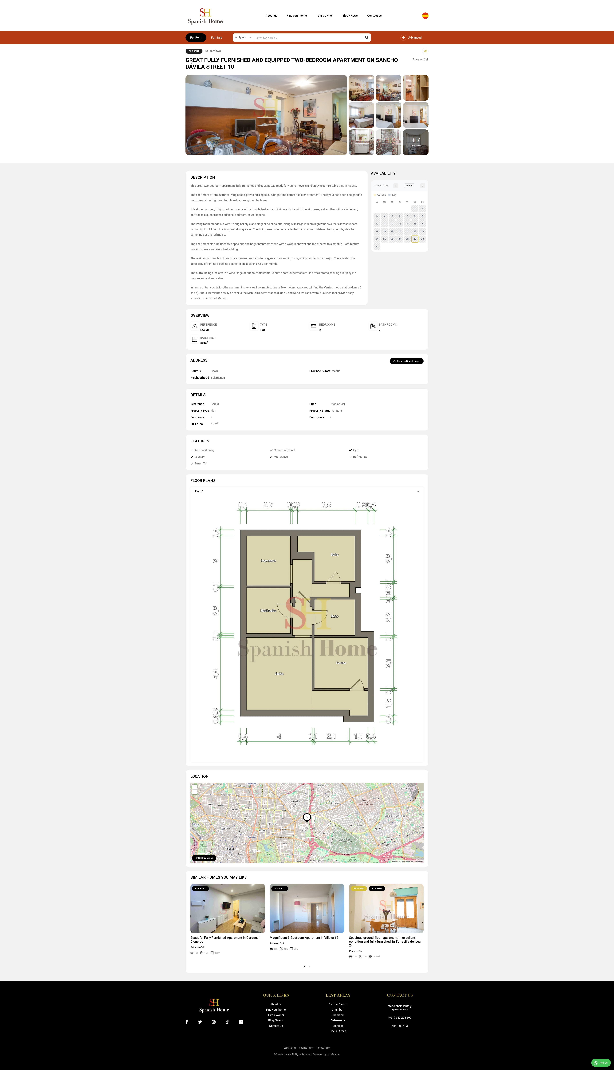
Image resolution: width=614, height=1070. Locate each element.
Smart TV (200, 463)
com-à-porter (333, 1054)
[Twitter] (200, 1022)
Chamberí (338, 1009)
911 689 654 (400, 1026)
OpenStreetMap (407, 861)
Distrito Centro (338, 1004)
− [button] (195, 792)
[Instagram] (214, 1022)
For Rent (195, 37)
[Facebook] (186, 1022)
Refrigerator (360, 456)
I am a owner (276, 1015)
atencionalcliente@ (400, 1007)
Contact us (276, 1025)
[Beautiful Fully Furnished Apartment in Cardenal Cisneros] (227, 909)
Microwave (281, 456)
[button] (307, 491)
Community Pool (284, 450)
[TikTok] (227, 1022)
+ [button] (195, 787)
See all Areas (338, 1031)
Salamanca (218, 377)
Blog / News (276, 1020)
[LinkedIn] (241, 1022)
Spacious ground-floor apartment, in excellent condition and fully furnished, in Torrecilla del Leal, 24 (385, 941)
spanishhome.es (400, 1009)
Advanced (415, 37)
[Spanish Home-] (205, 16)
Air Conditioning (205, 450)
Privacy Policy (324, 1047)
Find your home (276, 1009)
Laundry (200, 456)
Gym (356, 450)
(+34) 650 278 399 (399, 1017)
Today (409, 185)
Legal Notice (290, 1047)
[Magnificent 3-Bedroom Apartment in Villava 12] (307, 909)
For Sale (216, 37)
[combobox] (243, 37)
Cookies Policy (306, 1047)
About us (276, 1004)
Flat (262, 329)
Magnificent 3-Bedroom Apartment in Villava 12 (304, 938)
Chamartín (338, 1015)
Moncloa (338, 1025)
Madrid (336, 371)
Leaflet (395, 861)
